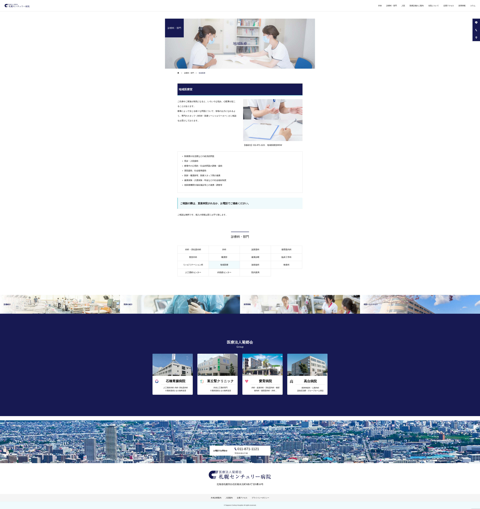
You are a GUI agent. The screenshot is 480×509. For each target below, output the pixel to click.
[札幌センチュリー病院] (17, 5)
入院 (403, 6)
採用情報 (462, 6)
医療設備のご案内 (417, 6)
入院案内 (229, 498)
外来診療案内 (216, 498)
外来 (380, 6)
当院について (433, 6)
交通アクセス (448, 6)
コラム (472, 6)
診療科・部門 (391, 6)
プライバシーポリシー (260, 498)
